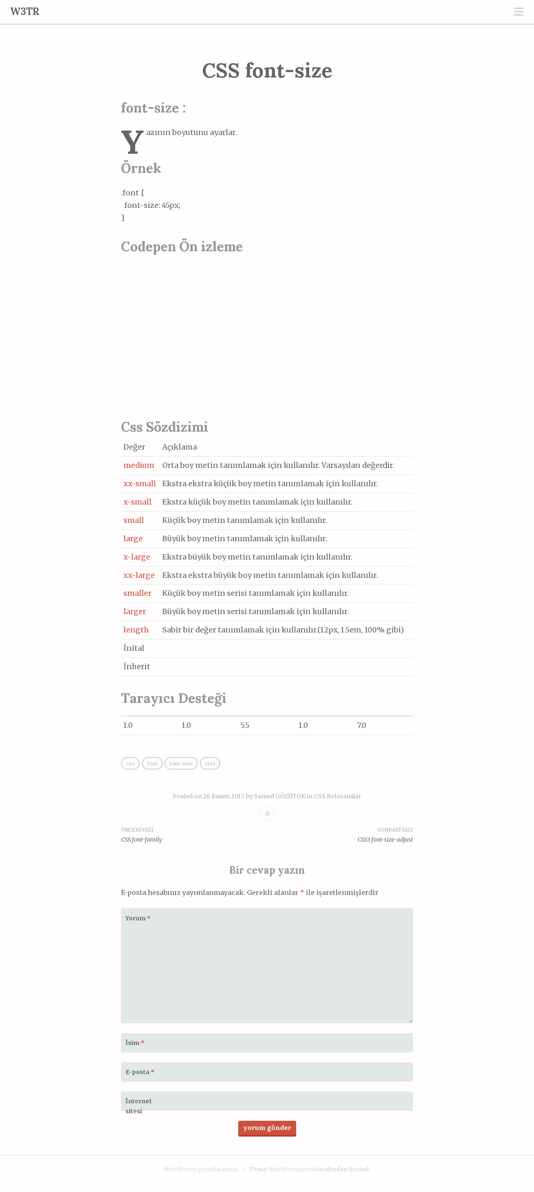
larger (134, 611)
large (133, 538)
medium (138, 465)
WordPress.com (291, 1169)
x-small (137, 502)
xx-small (139, 483)
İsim (135, 1043)
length (136, 630)
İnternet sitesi (139, 1106)
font (152, 763)
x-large (136, 557)
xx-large (139, 575)
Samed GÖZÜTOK (279, 796)
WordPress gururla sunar (201, 1169)
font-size (181, 763)
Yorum (138, 918)
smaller (137, 593)
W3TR (25, 11)
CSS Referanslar (337, 796)
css (130, 763)
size (210, 763)
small (133, 520)
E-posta (140, 1072)
